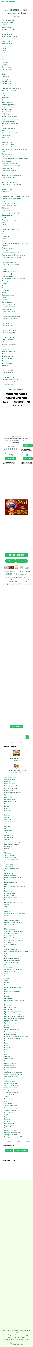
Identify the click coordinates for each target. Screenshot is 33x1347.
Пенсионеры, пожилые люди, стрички (15, 243)
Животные (5, 100)
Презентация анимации (10, 379)
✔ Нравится (21, 561)
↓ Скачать (10, 561)
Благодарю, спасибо (8, 29)
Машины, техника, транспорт (12, 175)
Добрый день (6, 81)
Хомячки (5, 365)
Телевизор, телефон (8, 337)
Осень (4, 217)
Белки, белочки (7, 27)
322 (11, 574)
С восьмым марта (8, 295)
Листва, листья (7, 154)
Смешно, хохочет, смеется (11, 318)
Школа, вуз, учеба (8, 377)
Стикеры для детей (8, 382)
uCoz (26, 1342)
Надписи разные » (16, 389)
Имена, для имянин (8, 121)
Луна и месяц (6, 161)
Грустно (4, 55)
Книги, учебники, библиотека (12, 133)
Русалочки (5, 290)
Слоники (5, 314)
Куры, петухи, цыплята (10, 234)
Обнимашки (6, 210)
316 (20, 572)
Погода (4, 238)
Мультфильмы (7, 191)
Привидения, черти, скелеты (11, 257)
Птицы (4, 267)
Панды (4, 224)
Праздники (5, 250)
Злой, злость (6, 114)
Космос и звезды (7, 142)
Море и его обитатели (9, 182)
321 (8, 574)
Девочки (5, 60)
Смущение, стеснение (9, 321)
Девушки (5, 62)
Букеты (4, 39)
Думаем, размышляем (9, 271)
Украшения (6, 349)
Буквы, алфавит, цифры (10, 36)
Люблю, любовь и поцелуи (11, 166)
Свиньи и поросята (8, 304)
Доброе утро (6, 79)
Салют (4, 297)
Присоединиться (21, 1150)
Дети (3, 74)
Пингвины (5, 236)
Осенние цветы (7, 215)
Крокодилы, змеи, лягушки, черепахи (14, 149)
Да (3, 57)
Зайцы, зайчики (7, 102)
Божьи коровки (7, 34)
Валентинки (6, 41)
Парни (4, 227)
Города (4, 50)
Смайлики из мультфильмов (11, 316)
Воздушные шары (8, 46)
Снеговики (5, 323)
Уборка (4, 342)
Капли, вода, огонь (8, 128)
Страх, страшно (7, 335)
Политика (5, 245)
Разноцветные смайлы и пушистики (14, 278)
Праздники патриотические (11, 253)
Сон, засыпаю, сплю (9, 330)
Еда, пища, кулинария (9, 90)
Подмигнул (5, 241)
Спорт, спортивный (8, 332)
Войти (9, 1150)
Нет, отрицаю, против (9, 201)
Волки (4, 48)
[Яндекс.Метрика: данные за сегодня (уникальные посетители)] (16, 1344)
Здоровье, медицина (9, 107)
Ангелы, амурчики (8, 20)
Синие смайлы (7, 309)
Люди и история (7, 168)
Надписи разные (8, 276)
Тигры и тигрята (7, 339)
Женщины (5, 97)
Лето (3, 151)
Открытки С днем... (9, 1339)
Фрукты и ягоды (7, 363)
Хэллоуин (5, 368)
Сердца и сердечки (8, 307)
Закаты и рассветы (8, 104)
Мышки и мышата (8, 194)
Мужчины (5, 187)
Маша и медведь (7, 173)
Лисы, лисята (6, 156)
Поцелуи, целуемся (8, 248)
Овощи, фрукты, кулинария (11, 213)
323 (14, 574)
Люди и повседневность (10, 170)
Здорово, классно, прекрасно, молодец (15, 220)
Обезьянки (5, 208)
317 (23, 572)
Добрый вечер (6, 83)
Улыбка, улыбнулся (8, 351)
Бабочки (4, 25)
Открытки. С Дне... (14, 1335)
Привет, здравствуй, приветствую (13, 255)
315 (18, 572)
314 (15, 572)
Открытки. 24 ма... (18, 1337)
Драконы (5, 86)
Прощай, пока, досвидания (11, 264)
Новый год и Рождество (10, 203)
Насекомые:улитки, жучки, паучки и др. (15, 196)
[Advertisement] (16, 420)
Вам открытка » (13, 10)
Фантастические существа (11, 354)
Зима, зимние (6, 112)
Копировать (10, 459)
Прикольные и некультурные (11, 198)
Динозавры (5, 76)
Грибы (4, 53)
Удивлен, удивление (9, 344)
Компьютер (6, 137)
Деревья (4, 72)
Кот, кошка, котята (8, 144)
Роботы (4, 283)
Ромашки (5, 288)
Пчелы (4, 269)
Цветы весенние (7, 370)
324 (17, 574)
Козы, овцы (6, 135)
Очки (3, 222)
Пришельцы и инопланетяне (11, 260)
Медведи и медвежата (9, 177)
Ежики (4, 95)
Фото (3, 361)
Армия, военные (7, 22)
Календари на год (8, 126)
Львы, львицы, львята (9, 163)
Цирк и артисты (7, 372)
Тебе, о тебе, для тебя (9, 206)
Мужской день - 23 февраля (11, 184)
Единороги (5, 93)
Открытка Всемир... (22, 1339)
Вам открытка (8, 2)
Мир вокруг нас (7, 180)
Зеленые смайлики (8, 109)
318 (26, 572)
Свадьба (4, 299)
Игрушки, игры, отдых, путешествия (14, 119)
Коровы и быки (7, 140)
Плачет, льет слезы (8, 311)
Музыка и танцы (7, 189)
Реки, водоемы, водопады (10, 281)
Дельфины (5, 65)
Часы (3, 375)
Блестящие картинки (9, 32)
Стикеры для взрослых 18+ (11, 384)
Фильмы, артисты (8, 356)
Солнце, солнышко (8, 328)
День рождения (7, 67)
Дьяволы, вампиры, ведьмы (11, 88)
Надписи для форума (9, 274)
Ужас (3, 347)
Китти (4, 130)
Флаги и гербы (7, 358)
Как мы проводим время (10, 123)
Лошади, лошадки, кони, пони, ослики (15, 158)
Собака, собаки (7, 325)
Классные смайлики (8, 147)
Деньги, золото (7, 69)
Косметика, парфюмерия (10, 229)
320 (6, 574)
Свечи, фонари (7, 302)
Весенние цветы (7, 43)
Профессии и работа (9, 262)
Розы (3, 285)
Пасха (4, 231)
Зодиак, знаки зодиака (9, 116)
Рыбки (4, 292)
